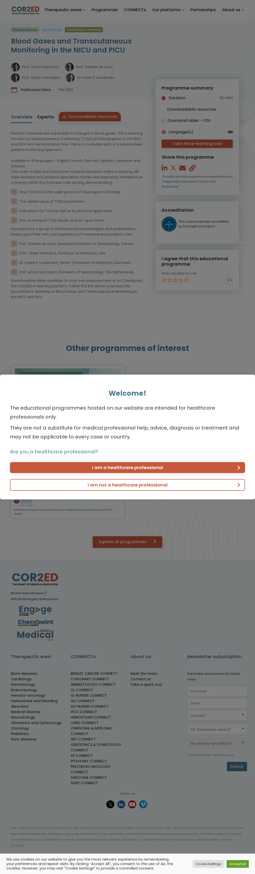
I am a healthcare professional (127, 467)
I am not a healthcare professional (128, 485)
